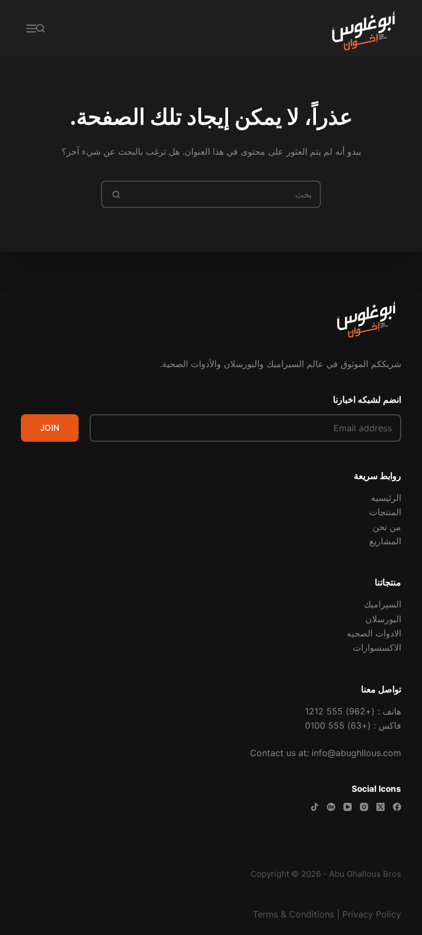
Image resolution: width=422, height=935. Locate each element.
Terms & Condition (291, 914)
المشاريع (385, 541)
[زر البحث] (116, 194)
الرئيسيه (386, 497)
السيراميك (382, 604)
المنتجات (385, 511)
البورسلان (383, 618)
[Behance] (331, 807)
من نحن (387, 526)
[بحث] (40, 28)
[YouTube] (347, 807)
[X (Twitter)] (380, 807)
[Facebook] (397, 807)
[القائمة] (31, 28)
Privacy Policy (371, 914)
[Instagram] (364, 807)
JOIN (49, 428)
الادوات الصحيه (374, 633)
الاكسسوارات (377, 647)
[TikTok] (314, 807)
